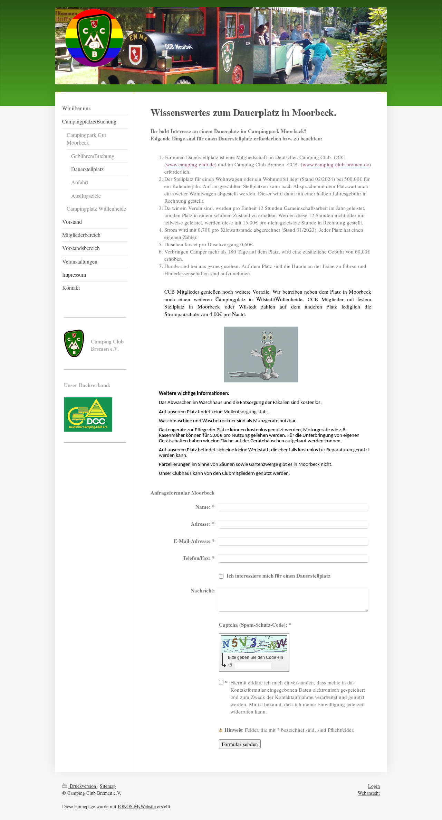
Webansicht (369, 793)
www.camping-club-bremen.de (335, 164)
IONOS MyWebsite (137, 806)
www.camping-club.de (190, 164)
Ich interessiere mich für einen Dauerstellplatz (278, 575)
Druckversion (82, 786)
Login (374, 786)
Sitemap (108, 786)
